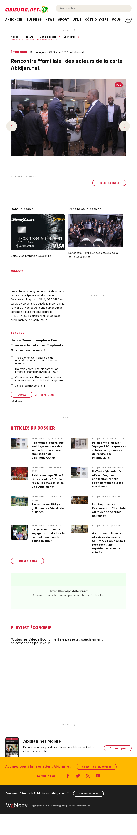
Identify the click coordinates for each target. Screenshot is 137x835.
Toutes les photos (109, 182)
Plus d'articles (27, 561)
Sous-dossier (48, 37)
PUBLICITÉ (68, 30)
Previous (11, 126)
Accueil (15, 37)
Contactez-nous (88, 793)
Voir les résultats (44, 395)
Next (124, 126)
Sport (63, 19)
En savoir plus (118, 748)
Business (34, 19)
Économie (69, 37)
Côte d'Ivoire (96, 19)
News (49, 19)
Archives (17, 401)
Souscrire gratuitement (96, 766)
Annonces (14, 19)
